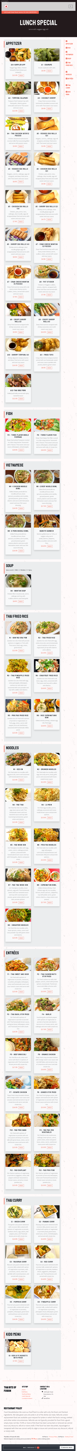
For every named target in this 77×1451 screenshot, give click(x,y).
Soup (69, 59)
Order (21, 75)
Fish (68, 48)
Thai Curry (68, 86)
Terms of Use (69, 1437)
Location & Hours (27, 1398)
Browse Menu (67, 1447)
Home (24, 1390)
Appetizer (69, 44)
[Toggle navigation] (71, 6)
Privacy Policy (53, 1437)
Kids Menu (68, 93)
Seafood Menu (26, 1394)
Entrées (70, 79)
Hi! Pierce (34, 1439)
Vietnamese (69, 55)
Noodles (69, 74)
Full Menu (24, 1392)
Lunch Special (26, 1396)
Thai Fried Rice (69, 64)
